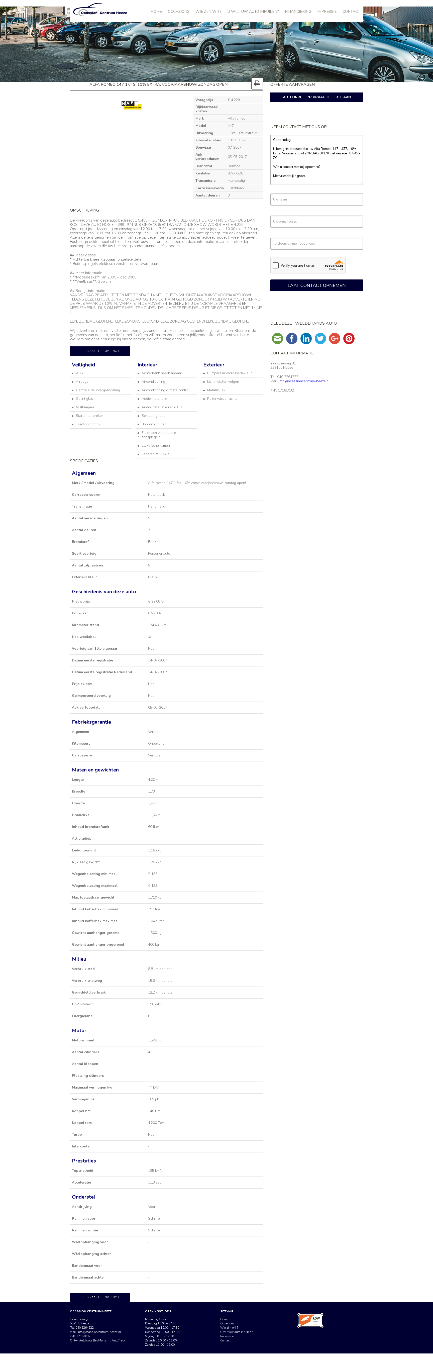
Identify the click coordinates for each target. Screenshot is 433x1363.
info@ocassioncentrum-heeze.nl (304, 381)
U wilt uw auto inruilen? (253, 11)
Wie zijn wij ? (208, 11)
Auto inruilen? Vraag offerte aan (317, 97)
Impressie (327, 11)
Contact (351, 11)
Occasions (178, 11)
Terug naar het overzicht (100, 351)
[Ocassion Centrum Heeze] (105, 10)
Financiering (298, 11)
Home (156, 11)
